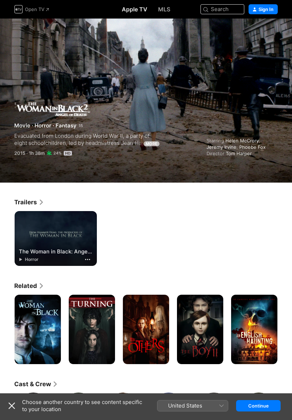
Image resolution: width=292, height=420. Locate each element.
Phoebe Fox (252, 147)
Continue (258, 406)
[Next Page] (285, 329)
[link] (29, 202)
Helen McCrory (242, 140)
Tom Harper (239, 153)
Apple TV (134, 9)
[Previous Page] (7, 329)
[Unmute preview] (273, 32)
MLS (164, 9)
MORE (151, 143)
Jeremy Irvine (221, 147)
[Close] (12, 406)
